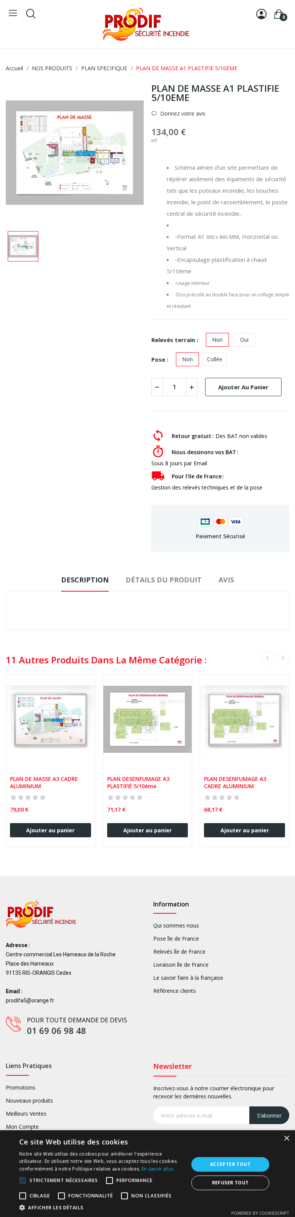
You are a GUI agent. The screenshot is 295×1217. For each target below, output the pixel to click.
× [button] (286, 1138)
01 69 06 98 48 (56, 1030)
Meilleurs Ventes (26, 1113)
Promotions (20, 1087)
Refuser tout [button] (230, 1182)
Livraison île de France (181, 964)
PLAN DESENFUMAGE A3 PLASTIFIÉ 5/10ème (139, 782)
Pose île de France (176, 938)
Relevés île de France (179, 951)
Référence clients (174, 990)
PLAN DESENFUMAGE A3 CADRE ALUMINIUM (236, 782)
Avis (226, 579)
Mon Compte (22, 1126)
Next (282, 658)
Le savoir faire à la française (188, 977)
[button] (101, 1207)
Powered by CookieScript (260, 1213)
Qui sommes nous (176, 925)
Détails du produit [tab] (164, 579)
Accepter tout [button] (230, 1164)
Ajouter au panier (243, 387)
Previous (267, 658)
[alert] (147, 1173)
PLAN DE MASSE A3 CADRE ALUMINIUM (45, 782)
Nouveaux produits (29, 1100)
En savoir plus (157, 1169)
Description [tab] (85, 579)
